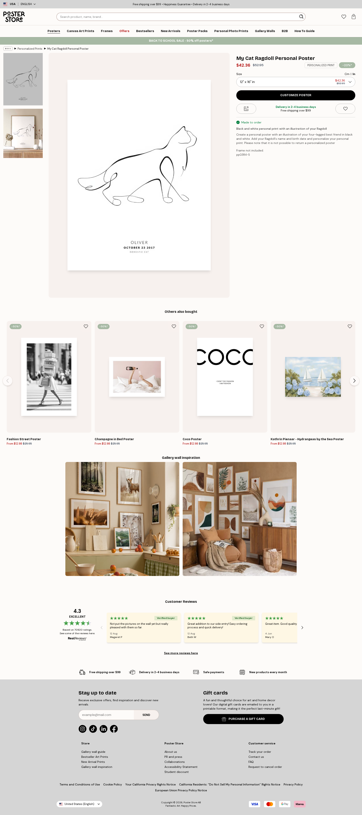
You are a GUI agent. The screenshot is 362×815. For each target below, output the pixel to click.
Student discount (176, 772)
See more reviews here (181, 653)
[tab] (344, 17)
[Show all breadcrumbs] (8, 49)
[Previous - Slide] (8, 381)
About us (170, 752)
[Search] (302, 17)
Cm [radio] (347, 74)
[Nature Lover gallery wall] (122, 519)
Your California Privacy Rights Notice (150, 784)
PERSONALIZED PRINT (321, 65)
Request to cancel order (265, 767)
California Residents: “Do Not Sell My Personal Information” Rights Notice (229, 784)
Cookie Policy (112, 784)
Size (239, 74)
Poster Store (190, 802)
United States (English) (79, 804)
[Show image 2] (23, 133)
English (26, 4)
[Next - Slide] (354, 381)
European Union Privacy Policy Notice (181, 790)
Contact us (256, 757)
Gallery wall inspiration (96, 767)
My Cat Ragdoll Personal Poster (68, 48)
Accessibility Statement (181, 767)
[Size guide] (246, 109)
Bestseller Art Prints (94, 757)
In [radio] (354, 74)
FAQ (251, 762)
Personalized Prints (30, 48)
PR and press (173, 757)
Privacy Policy (293, 784)
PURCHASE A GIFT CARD (247, 719)
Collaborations (174, 762)
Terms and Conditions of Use (79, 784)
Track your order (259, 752)
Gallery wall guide (93, 752)
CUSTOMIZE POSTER (295, 95)
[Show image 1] (23, 79)
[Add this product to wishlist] (345, 109)
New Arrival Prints (93, 762)
